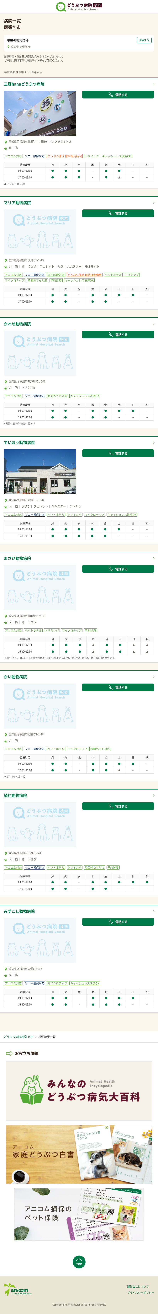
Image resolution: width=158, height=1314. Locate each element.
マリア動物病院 (17, 202)
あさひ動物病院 (17, 558)
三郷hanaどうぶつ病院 (24, 84)
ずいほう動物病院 (19, 442)
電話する (121, 94)
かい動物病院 (15, 677)
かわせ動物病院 (17, 324)
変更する (144, 40)
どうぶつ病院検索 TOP (18, 1037)
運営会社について (138, 1286)
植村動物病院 (15, 795)
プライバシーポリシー (140, 1292)
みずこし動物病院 (19, 911)
